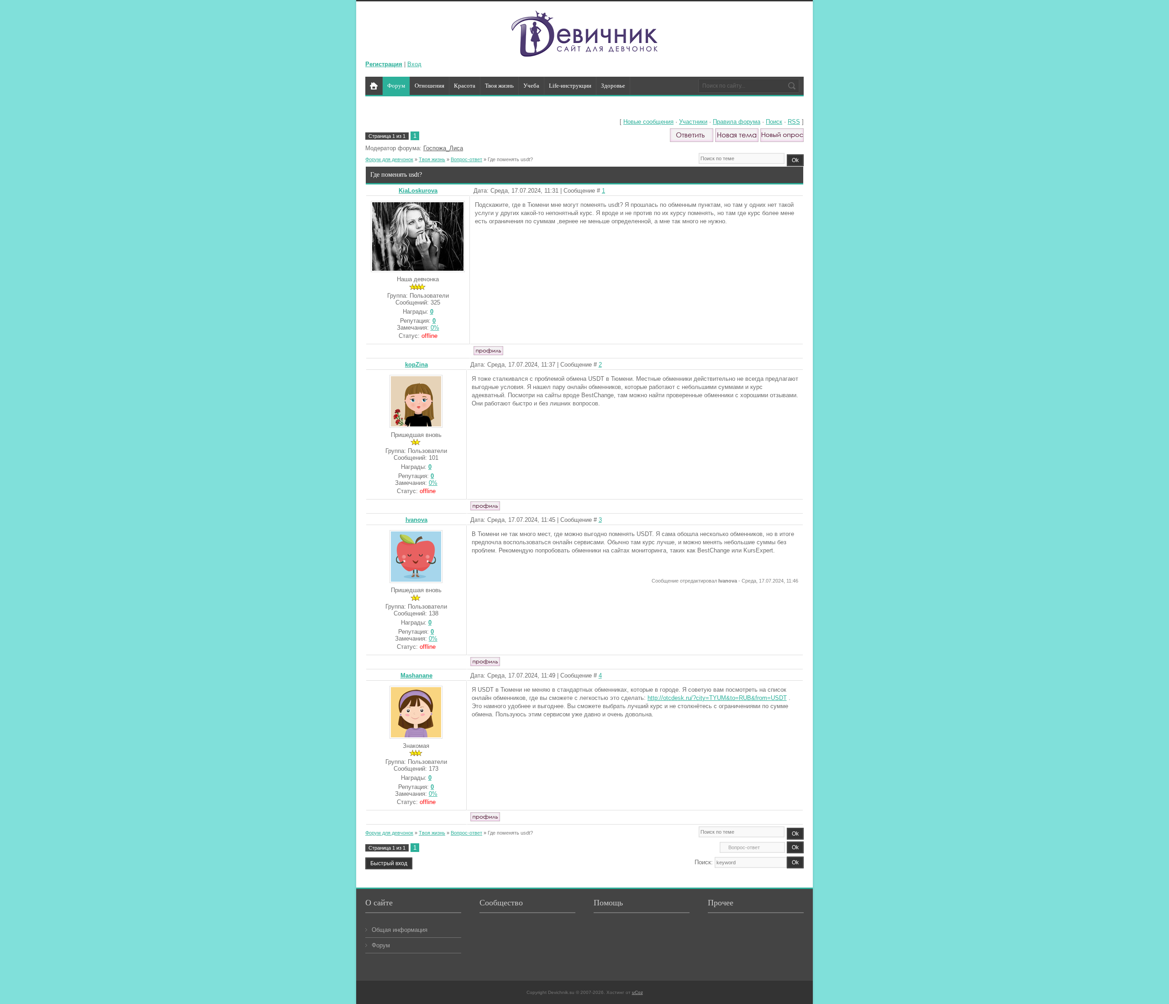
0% (435, 327)
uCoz (637, 992)
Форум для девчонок (389, 159)
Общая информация (399, 929)
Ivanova (416, 519)
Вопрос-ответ (466, 159)
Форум (381, 945)
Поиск (774, 121)
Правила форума (736, 121)
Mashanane (416, 675)
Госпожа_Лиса (443, 148)
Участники (693, 121)
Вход (414, 64)
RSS (794, 121)
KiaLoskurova (418, 190)
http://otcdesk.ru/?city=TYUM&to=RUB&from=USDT (717, 697)
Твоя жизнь (432, 159)
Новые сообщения (648, 121)
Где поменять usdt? (510, 159)
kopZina (416, 364)
